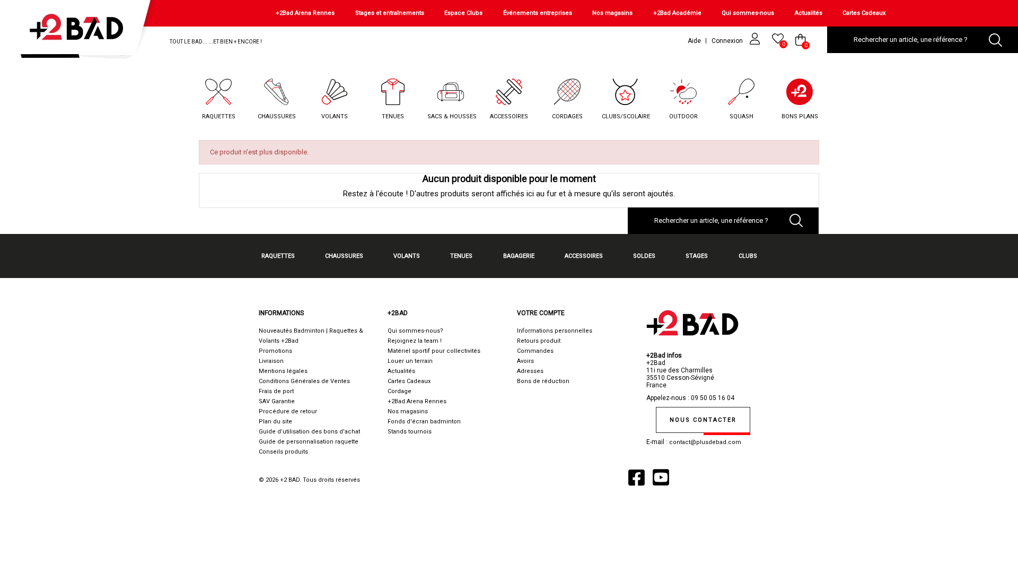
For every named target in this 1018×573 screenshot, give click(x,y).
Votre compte (541, 313)
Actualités (808, 13)
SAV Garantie (277, 401)
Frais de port (276, 391)
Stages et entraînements (389, 13)
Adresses (530, 371)
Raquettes (218, 116)
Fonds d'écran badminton (424, 421)
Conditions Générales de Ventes (304, 381)
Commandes (535, 351)
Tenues (393, 116)
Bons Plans (800, 116)
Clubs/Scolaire (626, 116)
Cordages (567, 116)
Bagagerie (518, 256)
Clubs (748, 256)
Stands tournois (410, 431)
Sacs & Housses (452, 116)
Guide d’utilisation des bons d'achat (309, 431)
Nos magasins (612, 13)
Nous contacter (703, 419)
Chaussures (277, 116)
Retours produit (538, 340)
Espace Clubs (463, 13)
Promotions (275, 351)
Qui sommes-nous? (415, 330)
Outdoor (683, 116)
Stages (697, 256)
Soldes (644, 256)
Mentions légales (283, 371)
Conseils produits (283, 451)
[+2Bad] (81, 32)
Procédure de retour (288, 411)
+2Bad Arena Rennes (305, 13)
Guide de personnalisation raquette (308, 441)
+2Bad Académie (677, 13)
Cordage (399, 391)
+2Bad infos (664, 355)
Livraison (271, 361)
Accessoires (509, 116)
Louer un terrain (410, 361)
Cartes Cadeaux (864, 13)
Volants (334, 116)
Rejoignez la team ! (415, 340)
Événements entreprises (537, 13)
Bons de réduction (543, 381)
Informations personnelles (554, 330)
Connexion (728, 41)
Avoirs (525, 361)
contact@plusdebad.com (705, 442)
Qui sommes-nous (748, 13)
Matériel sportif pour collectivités (434, 351)
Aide (694, 41)
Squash (741, 116)
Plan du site (275, 421)
